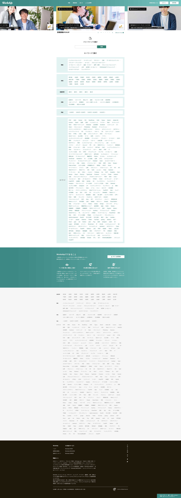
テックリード (72, 160)
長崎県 (93, 81)
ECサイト (99, 201)
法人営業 (80, 136)
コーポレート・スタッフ (75, 64)
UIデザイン (116, 129)
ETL (94, 237)
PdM (105, 176)
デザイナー (97, 60)
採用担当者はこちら (153, 2)
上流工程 (116, 228)
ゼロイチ (104, 188)
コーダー (116, 179)
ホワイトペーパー (106, 129)
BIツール (71, 190)
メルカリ (90, 172)
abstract (109, 219)
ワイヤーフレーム (102, 212)
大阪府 (76, 77)
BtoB (100, 149)
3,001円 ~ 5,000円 (80, 112)
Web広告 (88, 124)
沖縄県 (112, 79)
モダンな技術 (81, 165)
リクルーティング (90, 235)
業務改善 (77, 210)
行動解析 (78, 208)
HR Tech (97, 147)
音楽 (100, 163)
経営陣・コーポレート (91, 67)
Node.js (113, 210)
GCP (106, 172)
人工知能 (90, 158)
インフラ (113, 142)
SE (118, 224)
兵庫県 (105, 77)
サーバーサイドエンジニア (75, 154)
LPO (116, 194)
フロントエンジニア (74, 199)
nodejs (96, 203)
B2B (83, 181)
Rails (70, 197)
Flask (117, 226)
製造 (115, 230)
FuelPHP (105, 190)
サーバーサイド (73, 167)
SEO (70, 124)
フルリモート (77, 149)
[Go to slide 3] (105, 32)
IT (109, 149)
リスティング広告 (98, 183)
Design (102, 203)
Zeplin (76, 122)
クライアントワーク (74, 131)
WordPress (91, 120)
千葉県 (77, 79)
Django (115, 163)
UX (94, 145)
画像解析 (71, 208)
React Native (113, 201)
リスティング (110, 124)
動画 (70, 147)
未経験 (78, 181)
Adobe (83, 163)
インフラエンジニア (74, 67)
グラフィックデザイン (81, 190)
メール (92, 188)
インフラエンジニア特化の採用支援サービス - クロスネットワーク (68, 464)
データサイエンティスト (113, 60)
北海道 (95, 79)
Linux (115, 176)
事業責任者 (114, 199)
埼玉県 (88, 77)
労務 (86, 122)
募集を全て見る (118, 32)
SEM (107, 183)
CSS (80, 133)
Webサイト (112, 192)
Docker (80, 120)
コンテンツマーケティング (75, 138)
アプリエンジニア (104, 210)
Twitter (90, 219)
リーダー (71, 219)
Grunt (70, 221)
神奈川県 (71, 79)
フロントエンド (78, 127)
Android (116, 174)
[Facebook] (127, 459)
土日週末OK (115, 102)
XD (82, 131)
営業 (78, 142)
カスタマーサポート (110, 160)
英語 (91, 230)
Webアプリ (82, 169)
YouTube (96, 219)
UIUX (118, 138)
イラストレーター (91, 163)
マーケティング (88, 60)
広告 (84, 147)
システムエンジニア (110, 224)
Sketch (109, 120)
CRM (84, 151)
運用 (70, 140)
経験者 (92, 201)
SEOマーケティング (74, 235)
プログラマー (97, 230)
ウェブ (116, 190)
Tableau (89, 228)
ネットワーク (86, 212)
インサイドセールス (87, 142)
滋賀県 (106, 79)
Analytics (71, 183)
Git (102, 131)
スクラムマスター (108, 158)
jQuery (115, 208)
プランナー (104, 138)
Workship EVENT (69, 448)
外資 (78, 163)
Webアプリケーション (95, 190)
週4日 (75, 92)
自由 (111, 190)
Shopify (106, 201)
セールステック (93, 226)
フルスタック (72, 179)
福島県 (70, 81)
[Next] (112, 32)
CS (90, 192)
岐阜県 (82, 81)
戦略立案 (116, 233)
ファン (84, 203)
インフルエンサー (97, 215)
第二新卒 (100, 194)
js (112, 185)
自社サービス (72, 136)
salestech (102, 226)
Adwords (113, 183)
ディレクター (95, 138)
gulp (75, 221)
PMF (105, 149)
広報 (103, 60)
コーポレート (108, 151)
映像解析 (85, 208)
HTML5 (95, 179)
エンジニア (85, 140)
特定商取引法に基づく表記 (80, 489)
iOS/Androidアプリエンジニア (107, 67)
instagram (81, 185)
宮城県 (117, 81)
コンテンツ (90, 147)
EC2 (70, 133)
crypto (70, 224)
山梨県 (111, 81)
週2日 (86, 92)
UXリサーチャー (82, 226)
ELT (99, 237)
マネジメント (94, 167)
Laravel (117, 131)
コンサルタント (105, 154)
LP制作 (93, 212)
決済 (82, 199)
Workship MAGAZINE (70, 451)
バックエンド (76, 140)
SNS (101, 133)
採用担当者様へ (56, 451)
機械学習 (89, 156)
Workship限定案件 (107, 237)
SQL (70, 215)
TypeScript (89, 174)
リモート (93, 140)
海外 (79, 179)
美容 (119, 212)
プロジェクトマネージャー (98, 62)
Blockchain (91, 224)
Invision (71, 122)
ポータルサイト (87, 179)
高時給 (98, 165)
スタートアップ (73, 102)
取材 (108, 122)
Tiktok (110, 228)
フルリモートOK (99, 99)
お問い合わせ (59, 489)
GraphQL (112, 172)
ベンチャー (110, 145)
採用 (92, 136)
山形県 (117, 77)
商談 (83, 235)
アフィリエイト (80, 188)
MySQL (88, 181)
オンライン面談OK (105, 102)
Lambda (112, 217)
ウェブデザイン (101, 181)
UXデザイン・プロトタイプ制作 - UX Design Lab (70, 461)
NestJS (82, 217)
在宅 (86, 192)
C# (111, 167)
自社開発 (111, 188)
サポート (97, 131)
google (77, 219)
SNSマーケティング (95, 208)
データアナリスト (73, 228)
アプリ (104, 136)
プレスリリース (80, 194)
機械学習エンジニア (86, 206)
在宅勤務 (71, 192)
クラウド (71, 145)
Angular (109, 208)
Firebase (97, 172)
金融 (102, 206)
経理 (99, 221)
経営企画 (96, 154)
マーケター (112, 138)
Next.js (70, 174)
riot (79, 221)
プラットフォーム (99, 142)
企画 (70, 176)
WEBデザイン (101, 145)
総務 (116, 151)
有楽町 (104, 228)
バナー (95, 149)
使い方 (81, 2)
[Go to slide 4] (107, 32)
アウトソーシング (86, 210)
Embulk (89, 237)
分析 (87, 201)
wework (106, 197)
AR (119, 167)
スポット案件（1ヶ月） (92, 102)
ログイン (164, 2)
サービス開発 (81, 215)
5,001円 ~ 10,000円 (92, 112)
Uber (70, 149)
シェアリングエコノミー (113, 147)
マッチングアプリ (73, 237)
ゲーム (115, 203)
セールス (87, 62)
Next (118, 172)
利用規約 (65, 489)
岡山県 (88, 81)
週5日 (70, 92)
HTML (75, 133)
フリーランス (108, 133)
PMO (99, 228)
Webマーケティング (79, 124)
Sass (87, 188)
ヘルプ (54, 448)
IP (96, 224)
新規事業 (108, 99)
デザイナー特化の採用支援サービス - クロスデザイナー (81, 463)
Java (87, 199)
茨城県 (82, 77)
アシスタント (88, 131)
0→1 (98, 188)
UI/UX (104, 165)
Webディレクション (74, 206)
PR (90, 145)
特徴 (69, 2)
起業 (96, 158)
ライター (102, 122)
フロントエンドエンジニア (109, 64)
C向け (83, 172)
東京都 (70, 77)
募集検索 (75, 2)
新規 (94, 194)
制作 (103, 208)
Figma (103, 120)
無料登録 (174, 2)
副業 (82, 122)
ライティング (115, 122)
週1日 (91, 92)
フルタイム (89, 197)
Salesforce (79, 158)
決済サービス (100, 233)
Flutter (109, 174)
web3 (110, 221)
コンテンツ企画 (73, 151)
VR (115, 167)
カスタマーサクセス (74, 69)
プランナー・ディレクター (75, 62)
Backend (111, 169)
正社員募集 (71, 104)
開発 (116, 185)
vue (77, 192)
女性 (99, 235)
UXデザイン (72, 142)
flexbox (84, 221)
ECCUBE (96, 217)
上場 (94, 228)
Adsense (84, 219)
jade (90, 221)
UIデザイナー (110, 226)
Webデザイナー (73, 169)
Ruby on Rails (72, 165)
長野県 (105, 81)
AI (84, 158)
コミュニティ (96, 192)
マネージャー (90, 233)
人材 (107, 142)
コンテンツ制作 (73, 185)
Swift (93, 169)
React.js (82, 174)
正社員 (101, 224)
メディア (78, 145)
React (76, 174)
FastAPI (82, 228)
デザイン (97, 129)
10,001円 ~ (102, 112)
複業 (75, 197)
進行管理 (71, 188)
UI (117, 124)
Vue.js (109, 165)
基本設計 (78, 230)
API (92, 199)
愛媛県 (100, 79)
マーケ (86, 136)
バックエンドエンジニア (75, 60)
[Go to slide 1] (101, 32)
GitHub (70, 210)
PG (104, 230)
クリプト (83, 224)
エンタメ (99, 169)
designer (104, 221)
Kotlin (107, 206)
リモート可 (78, 99)
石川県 (82, 84)
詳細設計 (109, 230)
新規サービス (88, 154)
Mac (107, 217)
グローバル (71, 163)
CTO (100, 158)
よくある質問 (88, 2)
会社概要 (54, 489)
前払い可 (85, 99)
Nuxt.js (112, 206)
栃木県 (76, 81)
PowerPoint (112, 212)
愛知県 (111, 77)
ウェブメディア (111, 181)
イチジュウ (117, 237)
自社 (81, 192)
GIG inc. (119, 489)
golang (103, 219)
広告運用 (95, 124)
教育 (104, 163)
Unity (109, 163)
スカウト (97, 136)
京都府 (83, 79)
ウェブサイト (106, 185)
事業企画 (71, 156)
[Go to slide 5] (109, 32)
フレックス (81, 197)
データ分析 (89, 183)
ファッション (114, 154)
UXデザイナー (72, 226)
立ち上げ (85, 145)
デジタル (102, 156)
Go (102, 172)
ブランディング (92, 151)
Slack (70, 127)
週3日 (80, 92)
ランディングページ (95, 185)
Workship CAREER (69, 453)
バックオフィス (94, 122)
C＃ (84, 233)
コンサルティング (111, 156)
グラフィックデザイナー (75, 129)
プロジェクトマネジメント (80, 176)
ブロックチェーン (109, 215)
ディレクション (103, 127)
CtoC (103, 147)
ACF (114, 219)
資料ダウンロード (57, 453)
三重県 (70, 84)
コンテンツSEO (109, 194)
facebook (102, 124)
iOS (88, 169)
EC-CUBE (88, 217)
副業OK (71, 99)
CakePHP (71, 181)
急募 (91, 99)
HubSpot (95, 160)
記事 (87, 167)
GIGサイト (55, 461)
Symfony (95, 210)
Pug (94, 221)
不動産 (89, 215)
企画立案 (100, 140)
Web (110, 176)
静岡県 (89, 79)
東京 (102, 217)
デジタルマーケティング (84, 160)
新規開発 (88, 194)
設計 (70, 233)
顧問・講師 (97, 64)
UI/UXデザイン (72, 212)
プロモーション (104, 167)
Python (96, 156)
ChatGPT (71, 239)
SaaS (101, 160)
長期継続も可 (91, 165)
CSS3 (100, 179)
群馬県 (99, 81)
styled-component (73, 217)
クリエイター (76, 203)
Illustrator (94, 127)
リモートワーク (108, 140)
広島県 (93, 77)
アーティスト (72, 172)
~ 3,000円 (71, 112)
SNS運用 (81, 201)
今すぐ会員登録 (117, 256)
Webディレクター (88, 129)
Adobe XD (115, 120)
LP (87, 185)
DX (80, 151)
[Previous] (98, 32)
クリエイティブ (87, 149)
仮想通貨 (96, 206)
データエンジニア (80, 156)
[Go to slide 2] (103, 32)
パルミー (106, 199)
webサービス (98, 197)
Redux (90, 203)
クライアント (98, 199)
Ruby (104, 169)
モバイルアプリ (106, 235)
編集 (85, 133)
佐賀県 (118, 79)
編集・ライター (88, 64)
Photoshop (87, 127)
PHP (70, 120)
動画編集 (85, 230)
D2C (74, 215)
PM (85, 120)
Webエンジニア (73, 201)
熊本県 (76, 84)
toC (79, 172)
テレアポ (100, 151)
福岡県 (99, 77)
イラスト (81, 167)
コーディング (108, 179)
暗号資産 (76, 224)
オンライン (108, 233)
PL (79, 212)
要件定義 (71, 230)
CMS (98, 120)
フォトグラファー (85, 69)
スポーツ (71, 194)
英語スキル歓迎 (81, 104)
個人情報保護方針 (70, 489)
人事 (82, 67)
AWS (75, 120)
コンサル (103, 174)
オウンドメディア (92, 133)
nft (114, 221)
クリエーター (76, 147)
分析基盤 (82, 237)
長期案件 (81, 102)
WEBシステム (77, 233)
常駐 (70, 203)
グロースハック (80, 183)
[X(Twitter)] (127, 461)
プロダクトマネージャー (95, 176)
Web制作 (105, 192)
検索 (101, 46)
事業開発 (117, 145)
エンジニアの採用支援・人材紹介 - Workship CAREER (81, 466)
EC (93, 181)
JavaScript (71, 158)
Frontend (96, 174)
